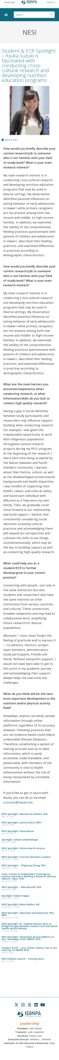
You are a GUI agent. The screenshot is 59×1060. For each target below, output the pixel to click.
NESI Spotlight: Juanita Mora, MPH (21, 822)
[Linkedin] (36, 1004)
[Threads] (29, 1004)
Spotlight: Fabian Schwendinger (20, 839)
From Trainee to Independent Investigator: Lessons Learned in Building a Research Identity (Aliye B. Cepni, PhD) (29, 876)
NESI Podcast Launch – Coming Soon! (23, 958)
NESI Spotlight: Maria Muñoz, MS (20, 904)
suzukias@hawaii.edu (18, 802)
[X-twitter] (16, 1004)
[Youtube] (42, 1004)
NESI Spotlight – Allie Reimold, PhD (21, 887)
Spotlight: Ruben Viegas (15, 895)
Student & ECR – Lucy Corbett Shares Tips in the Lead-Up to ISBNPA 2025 (29, 949)
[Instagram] (23, 1004)
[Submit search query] (51, 14)
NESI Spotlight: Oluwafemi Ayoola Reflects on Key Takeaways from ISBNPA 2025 (28, 938)
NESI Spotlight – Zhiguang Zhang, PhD (24, 865)
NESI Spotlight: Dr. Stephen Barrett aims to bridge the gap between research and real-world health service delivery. (29, 926)
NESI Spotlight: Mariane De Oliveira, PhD (25, 814)
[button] (6, 14)
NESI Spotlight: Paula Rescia (18, 831)
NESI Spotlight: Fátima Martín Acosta (23, 848)
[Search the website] (34, 14)
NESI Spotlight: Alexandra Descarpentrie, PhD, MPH (28, 914)
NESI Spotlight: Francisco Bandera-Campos (26, 856)
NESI (30, 32)
